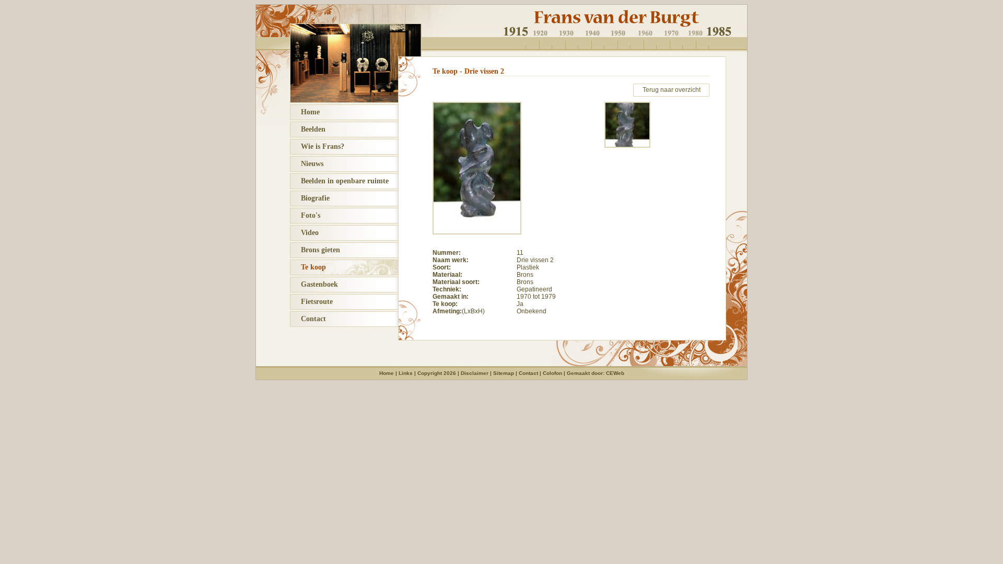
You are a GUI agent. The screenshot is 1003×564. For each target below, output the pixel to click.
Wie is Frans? (317, 146)
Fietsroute (311, 302)
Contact (308, 319)
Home (305, 112)
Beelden (307, 129)
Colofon (552, 373)
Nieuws (306, 164)
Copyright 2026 (436, 373)
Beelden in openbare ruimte (339, 181)
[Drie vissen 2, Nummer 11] (477, 232)
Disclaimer (474, 373)
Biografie (310, 198)
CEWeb (615, 373)
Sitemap (503, 373)
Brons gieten (315, 250)
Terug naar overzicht (672, 89)
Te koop (308, 267)
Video (304, 233)
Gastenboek (314, 284)
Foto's (305, 215)
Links (406, 373)
